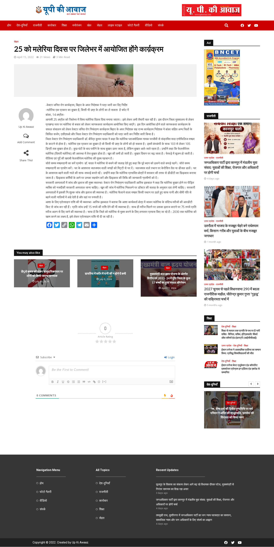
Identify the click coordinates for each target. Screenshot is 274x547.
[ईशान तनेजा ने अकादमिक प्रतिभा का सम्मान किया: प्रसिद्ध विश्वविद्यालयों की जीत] (211, 349)
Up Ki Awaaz (26, 126)
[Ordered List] (73, 382)
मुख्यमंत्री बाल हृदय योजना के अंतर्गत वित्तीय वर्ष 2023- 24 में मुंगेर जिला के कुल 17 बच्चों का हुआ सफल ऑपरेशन (168, 278)
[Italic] (57, 382)
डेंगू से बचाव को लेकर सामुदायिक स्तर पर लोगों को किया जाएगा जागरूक (42, 273)
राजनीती (37, 25)
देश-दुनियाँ (22, 25)
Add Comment (26, 142)
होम (9, 25)
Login (171, 357)
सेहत (99, 25)
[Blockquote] (83, 382)
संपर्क (161, 25)
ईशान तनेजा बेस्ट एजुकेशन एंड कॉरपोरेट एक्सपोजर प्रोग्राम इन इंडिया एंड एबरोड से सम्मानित (240, 368)
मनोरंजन (77, 25)
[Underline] (63, 382)
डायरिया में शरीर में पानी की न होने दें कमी (105, 273)
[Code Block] (89, 382)
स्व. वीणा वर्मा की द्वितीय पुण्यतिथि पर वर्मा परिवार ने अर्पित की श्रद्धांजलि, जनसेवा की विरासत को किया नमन (232, 413)
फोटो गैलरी (133, 25)
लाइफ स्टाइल (115, 25)
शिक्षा (64, 25)
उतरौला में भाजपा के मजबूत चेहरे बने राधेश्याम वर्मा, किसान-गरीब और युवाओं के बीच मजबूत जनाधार (231, 230)
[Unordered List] (78, 382)
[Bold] (52, 382)
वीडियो (148, 25)
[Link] (94, 382)
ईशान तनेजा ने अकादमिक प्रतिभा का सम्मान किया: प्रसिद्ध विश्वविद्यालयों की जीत (241, 351)
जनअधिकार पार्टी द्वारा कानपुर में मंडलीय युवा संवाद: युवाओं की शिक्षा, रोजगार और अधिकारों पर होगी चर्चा (231, 167)
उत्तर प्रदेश (209, 157)
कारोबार (52, 25)
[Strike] (68, 382)
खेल (89, 25)
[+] (104, 381)
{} (99, 381)
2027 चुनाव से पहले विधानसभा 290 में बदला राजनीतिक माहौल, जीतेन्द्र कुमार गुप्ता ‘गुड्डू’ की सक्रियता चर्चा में (231, 294)
